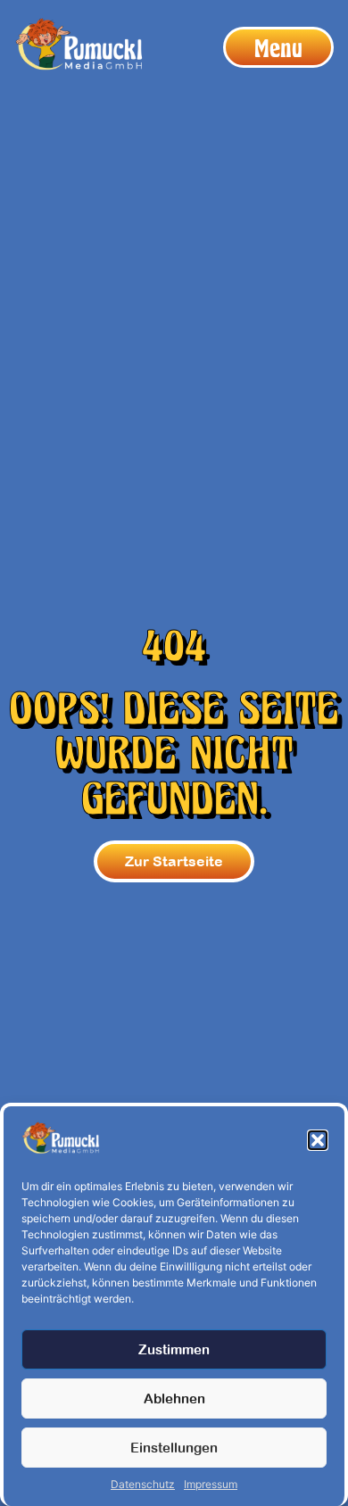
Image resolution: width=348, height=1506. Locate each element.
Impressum (210, 1484)
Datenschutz (143, 1484)
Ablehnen (174, 1398)
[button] (318, 1140)
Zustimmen (174, 1349)
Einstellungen (174, 1447)
